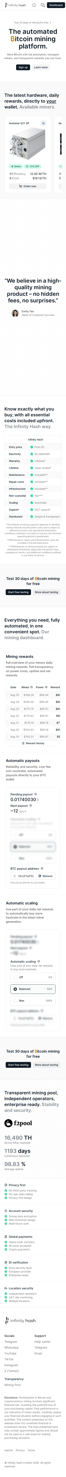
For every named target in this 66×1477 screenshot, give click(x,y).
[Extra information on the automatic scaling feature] (38, 819)
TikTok (9, 1359)
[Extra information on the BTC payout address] (42, 868)
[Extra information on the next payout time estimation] (30, 805)
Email (38, 1353)
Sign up (23, 67)
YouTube (10, 1353)
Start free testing (18, 592)
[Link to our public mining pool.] (18, 1123)
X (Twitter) (11, 1371)
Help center (42, 1341)
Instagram (11, 1365)
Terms (31, 1450)
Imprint (8, 1450)
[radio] (33, 835)
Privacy (20, 1450)
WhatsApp (11, 1347)
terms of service (39, 533)
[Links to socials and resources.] (34, 5)
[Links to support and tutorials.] (43, 5)
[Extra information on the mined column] (31, 687)
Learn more (41, 67)
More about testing (46, 592)
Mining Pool (12, 1385)
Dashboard (56, 5)
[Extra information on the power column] (46, 687)
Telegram (10, 1341)
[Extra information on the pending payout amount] (35, 794)
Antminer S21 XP (19, 123)
